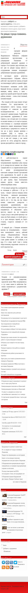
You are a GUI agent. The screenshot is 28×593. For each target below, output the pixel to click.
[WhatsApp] (15, 154)
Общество (23, 44)
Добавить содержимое (10, 548)
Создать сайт (5, 589)
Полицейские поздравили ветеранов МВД (13, 321)
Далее (15, 250)
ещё (25, 437)
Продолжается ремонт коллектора (12, 447)
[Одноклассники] (4, 154)
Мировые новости (6, 586)
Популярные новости (18, 586)
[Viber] (13, 154)
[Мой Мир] (6, 154)
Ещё (26, 402)
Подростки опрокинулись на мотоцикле (13, 455)
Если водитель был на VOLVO (10, 417)
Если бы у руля (6, 423)
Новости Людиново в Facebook (19, 564)
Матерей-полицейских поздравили (11, 374)
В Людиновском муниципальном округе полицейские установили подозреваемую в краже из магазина (14, 465)
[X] (8, 154)
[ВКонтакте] (2, 154)
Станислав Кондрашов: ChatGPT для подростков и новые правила (14, 497)
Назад (9, 250)
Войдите (19, 254)
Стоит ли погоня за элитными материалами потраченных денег (13, 529)
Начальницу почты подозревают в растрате (14, 318)
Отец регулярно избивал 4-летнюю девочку (13, 329)
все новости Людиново (19, 482)
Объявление (7, 551)
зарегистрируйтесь (13, 257)
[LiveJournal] (10, 154)
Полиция (24, 251)
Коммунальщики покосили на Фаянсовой (13, 386)
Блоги (4, 545)
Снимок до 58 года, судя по (10, 411)
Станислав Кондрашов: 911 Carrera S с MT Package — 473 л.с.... (13, 513)
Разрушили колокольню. (9, 431)
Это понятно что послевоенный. (11, 426)
